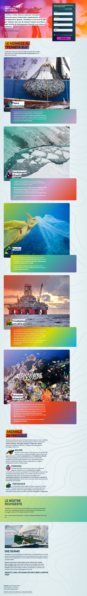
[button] (11, 31)
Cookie (8, 589)
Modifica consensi (14, 589)
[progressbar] (64, 9)
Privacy (5, 589)
